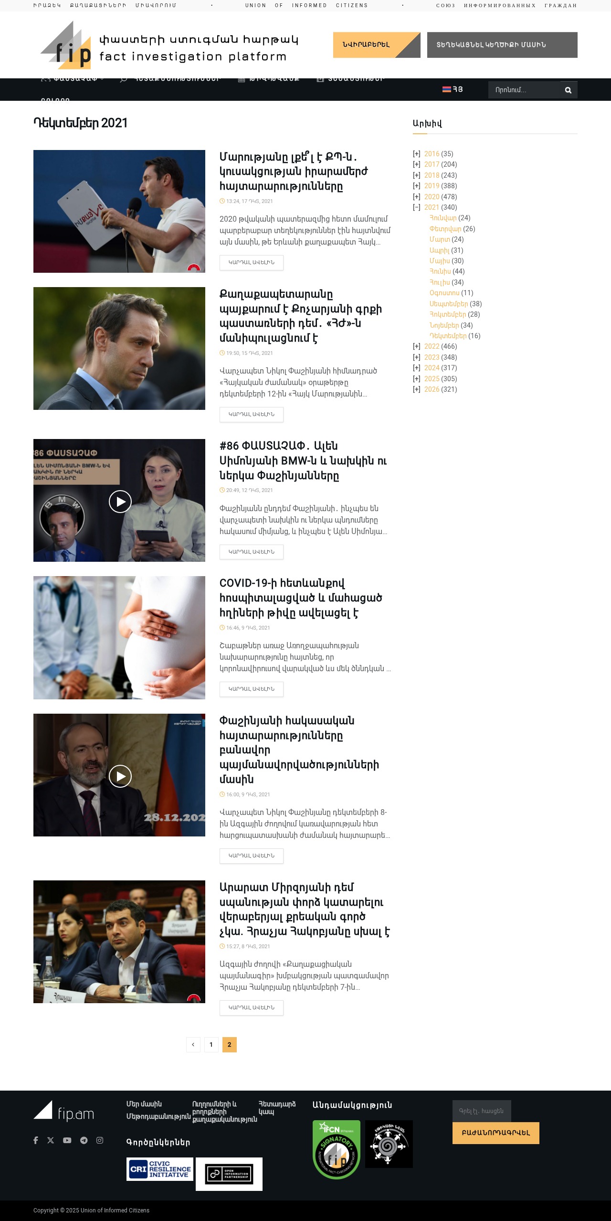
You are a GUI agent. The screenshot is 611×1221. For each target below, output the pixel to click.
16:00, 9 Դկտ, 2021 (247, 795)
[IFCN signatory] (336, 1149)
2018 (432, 175)
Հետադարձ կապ (277, 1107)
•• (305, 5)
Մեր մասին (144, 1104)
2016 (432, 154)
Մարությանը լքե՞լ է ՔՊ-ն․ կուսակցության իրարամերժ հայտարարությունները (294, 172)
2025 (432, 379)
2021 (432, 207)
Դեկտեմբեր (448, 336)
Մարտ (440, 239)
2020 (432, 197)
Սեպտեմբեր (449, 304)
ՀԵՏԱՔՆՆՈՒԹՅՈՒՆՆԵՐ (176, 78)
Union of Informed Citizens (115, 1210)
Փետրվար (446, 229)
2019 (432, 186)
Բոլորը (56, 101)
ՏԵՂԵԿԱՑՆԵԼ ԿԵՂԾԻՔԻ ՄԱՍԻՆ (492, 44)
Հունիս (440, 271)
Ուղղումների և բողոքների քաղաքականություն (224, 1111)
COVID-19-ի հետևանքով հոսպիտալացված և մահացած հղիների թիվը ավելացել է (301, 598)
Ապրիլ (440, 250)
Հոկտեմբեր (448, 314)
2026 (432, 389)
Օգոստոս (445, 293)
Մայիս (440, 261)
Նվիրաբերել (366, 44)
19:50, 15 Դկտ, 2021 (249, 353)
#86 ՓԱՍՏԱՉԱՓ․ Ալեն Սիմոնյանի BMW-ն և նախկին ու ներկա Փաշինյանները (303, 461)
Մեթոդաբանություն (158, 1116)
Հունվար (443, 218)
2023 (432, 357)
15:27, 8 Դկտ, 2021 (247, 946)
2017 (432, 164)
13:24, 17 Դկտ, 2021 (249, 201)
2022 (432, 346)
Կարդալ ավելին (251, 262)
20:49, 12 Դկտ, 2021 (249, 490)
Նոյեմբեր (444, 325)
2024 (432, 368)
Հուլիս (440, 282)
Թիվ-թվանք (275, 78)
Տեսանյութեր (356, 78)
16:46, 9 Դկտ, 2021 (247, 628)
